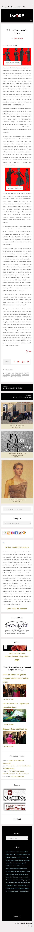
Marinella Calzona (8, 773)
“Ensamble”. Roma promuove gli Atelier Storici (17, 877)
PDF (29, 351)
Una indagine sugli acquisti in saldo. (16, 868)
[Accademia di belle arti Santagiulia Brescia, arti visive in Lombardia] (14, 810)
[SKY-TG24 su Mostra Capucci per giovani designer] (14, 722)
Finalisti (15, 547)
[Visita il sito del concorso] (3, 543)
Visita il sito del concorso (17, 609)
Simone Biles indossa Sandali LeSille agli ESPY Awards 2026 (18, 860)
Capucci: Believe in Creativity (15, 729)
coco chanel (19, 373)
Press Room (11, 6)
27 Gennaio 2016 (7, 45)
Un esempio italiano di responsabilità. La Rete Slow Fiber (18, 883)
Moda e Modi (8, 369)
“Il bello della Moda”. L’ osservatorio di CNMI (19, 885)
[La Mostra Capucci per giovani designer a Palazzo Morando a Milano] (14, 696)
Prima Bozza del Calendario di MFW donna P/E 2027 (18, 855)
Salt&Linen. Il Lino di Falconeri (15, 866)
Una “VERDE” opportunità (16, 771)
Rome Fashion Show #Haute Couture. (17, 874)
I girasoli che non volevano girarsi (16, 863)
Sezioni (8, 547)
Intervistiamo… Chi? (20, 6)
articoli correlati (8, 699)
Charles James (9, 373)
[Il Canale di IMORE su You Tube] (20, 534)
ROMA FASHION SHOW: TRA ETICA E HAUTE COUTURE (17, 858)
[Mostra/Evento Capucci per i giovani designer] (14, 743)
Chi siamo (4, 6)
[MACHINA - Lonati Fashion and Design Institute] (14, 800)
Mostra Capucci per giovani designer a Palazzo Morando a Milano (15, 678)
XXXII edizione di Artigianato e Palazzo (17, 888)
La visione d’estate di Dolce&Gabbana (17, 891)
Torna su (16, 916)
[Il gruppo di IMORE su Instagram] (12, 534)
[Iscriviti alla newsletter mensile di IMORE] (4, 534)
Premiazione (24, 547)
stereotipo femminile (16, 376)
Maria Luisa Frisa (16, 374)
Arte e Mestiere (5, 7)
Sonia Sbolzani (18, 38)
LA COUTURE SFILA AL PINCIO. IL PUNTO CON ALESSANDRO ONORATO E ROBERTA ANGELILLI (19, 872)
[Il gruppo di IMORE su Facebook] (16, 534)
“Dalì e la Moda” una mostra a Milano (17, 851)
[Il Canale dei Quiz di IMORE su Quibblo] (24, 534)
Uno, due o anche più (22, 773)
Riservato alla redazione (16, 7)
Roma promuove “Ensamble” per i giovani (18, 880)
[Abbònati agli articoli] (8, 534)
